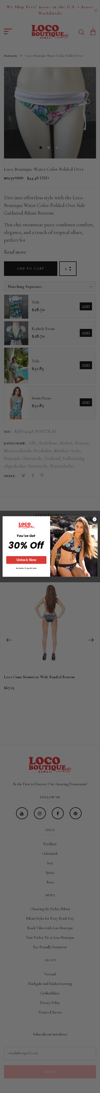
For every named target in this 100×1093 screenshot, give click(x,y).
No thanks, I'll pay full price (26, 568)
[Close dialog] (94, 519)
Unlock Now (26, 560)
